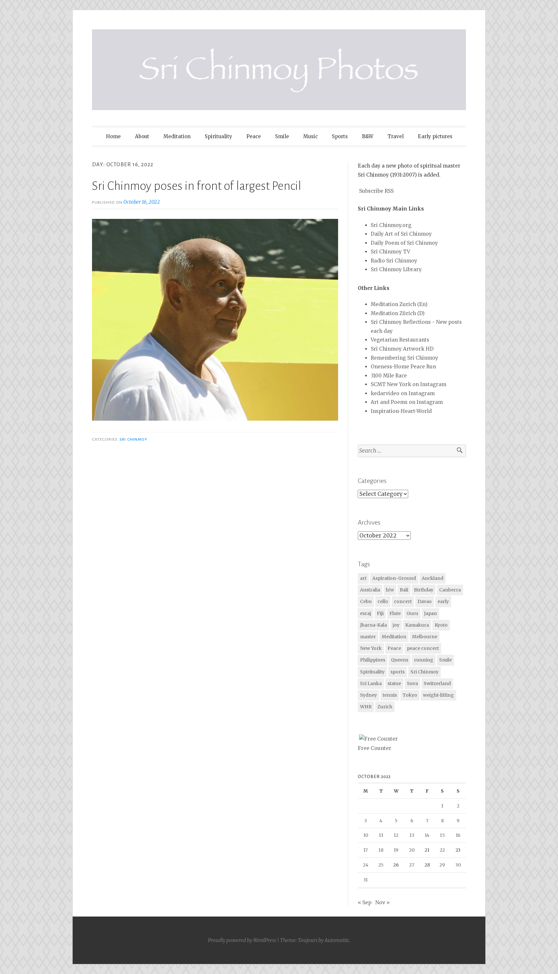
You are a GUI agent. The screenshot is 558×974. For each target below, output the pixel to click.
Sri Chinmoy (133, 439)
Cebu (366, 601)
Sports (340, 136)
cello (382, 601)
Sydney (368, 695)
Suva (412, 683)
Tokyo (410, 695)
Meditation (177, 136)
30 (458, 865)
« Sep (364, 902)
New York (371, 648)
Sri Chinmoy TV (390, 252)
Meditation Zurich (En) (399, 304)
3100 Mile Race (389, 376)
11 (381, 835)
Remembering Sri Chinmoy (404, 358)
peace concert (423, 648)
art (363, 578)
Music (310, 136)
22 (442, 850)
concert (403, 601)
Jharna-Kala (373, 625)
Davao (425, 601)
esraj (365, 613)
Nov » (382, 902)
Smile (282, 136)
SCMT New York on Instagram (408, 384)
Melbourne (424, 637)
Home (113, 136)
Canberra (450, 590)
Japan (430, 613)
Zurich (384, 707)
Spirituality (218, 136)
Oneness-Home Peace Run (403, 367)
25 (381, 865)
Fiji (380, 613)
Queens (399, 660)
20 (412, 850)
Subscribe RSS (376, 191)
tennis (390, 695)
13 (411, 835)
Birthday (423, 590)
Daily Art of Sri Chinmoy (401, 234)
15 (442, 835)
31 (365, 880)
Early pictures (435, 136)
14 (427, 835)
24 (365, 865)
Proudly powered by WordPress (242, 940)
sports (397, 672)
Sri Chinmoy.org (391, 225)
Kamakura (417, 625)
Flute (395, 613)
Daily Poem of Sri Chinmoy (404, 243)
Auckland (432, 578)
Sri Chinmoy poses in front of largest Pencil (196, 185)
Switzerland (437, 683)
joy (396, 625)
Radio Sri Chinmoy (394, 261)
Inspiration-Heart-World (401, 411)
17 (365, 850)
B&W (367, 136)
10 (365, 835)
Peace (253, 136)
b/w (390, 590)
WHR (366, 707)
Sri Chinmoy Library (396, 269)
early (443, 601)
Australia (370, 590)
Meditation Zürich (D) (398, 313)
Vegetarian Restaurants (400, 340)
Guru (412, 613)
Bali (404, 590)
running (423, 660)
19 (396, 850)
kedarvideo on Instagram (403, 393)
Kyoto (441, 625)
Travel (396, 136)
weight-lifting (438, 695)
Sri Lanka (371, 683)
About (142, 136)
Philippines (372, 660)
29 (442, 865)
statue (394, 683)
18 (380, 850)
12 (396, 835)
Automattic (337, 940)
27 (411, 865)
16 (458, 835)
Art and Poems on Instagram (407, 402)
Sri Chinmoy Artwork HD (402, 349)
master (368, 637)
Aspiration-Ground (394, 578)
